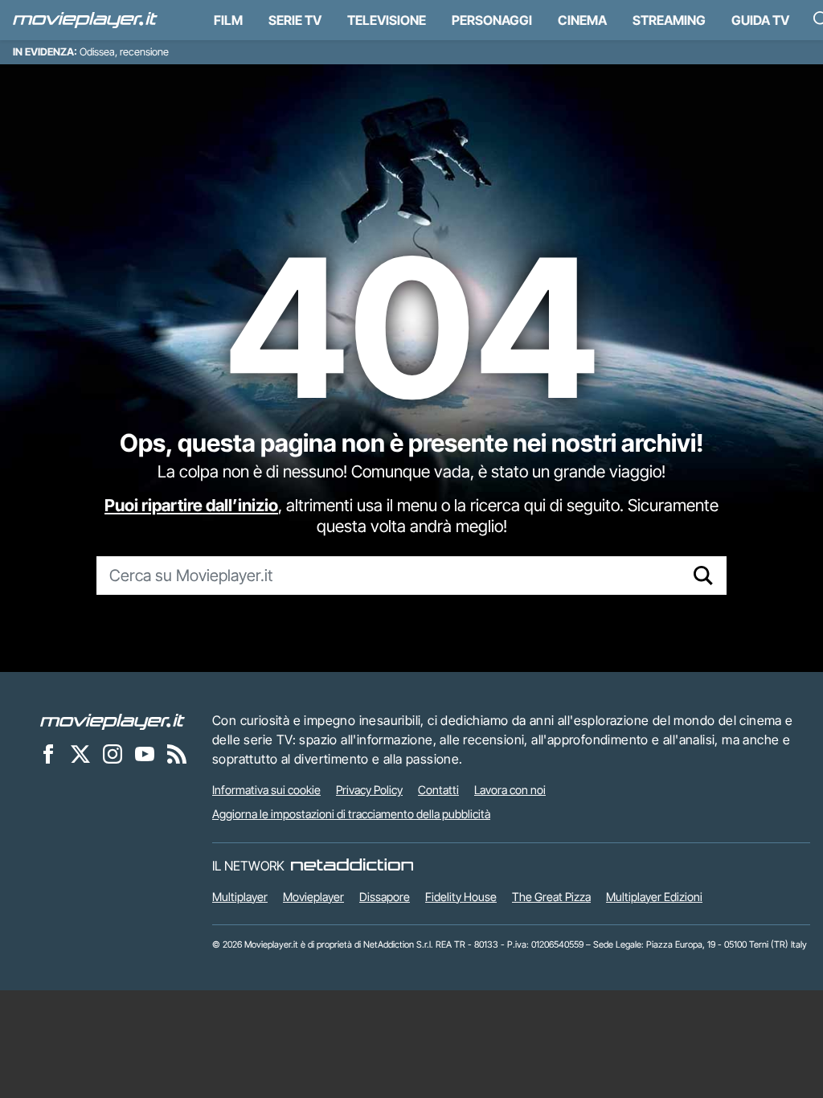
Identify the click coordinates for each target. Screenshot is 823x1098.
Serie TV (294, 20)
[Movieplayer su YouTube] (145, 753)
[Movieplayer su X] (80, 753)
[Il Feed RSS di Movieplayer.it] (177, 753)
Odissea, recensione (124, 52)
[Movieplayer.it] (85, 20)
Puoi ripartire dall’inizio (191, 505)
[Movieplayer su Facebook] (48, 753)
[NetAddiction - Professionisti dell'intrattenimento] (352, 865)
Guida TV (760, 20)
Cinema (582, 20)
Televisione (386, 20)
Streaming (669, 20)
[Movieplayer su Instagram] (112, 753)
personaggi (492, 20)
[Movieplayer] (112, 720)
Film (228, 20)
